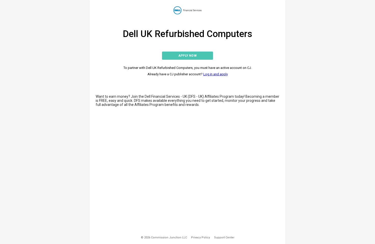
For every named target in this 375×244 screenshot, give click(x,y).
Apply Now (187, 55)
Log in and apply (215, 74)
